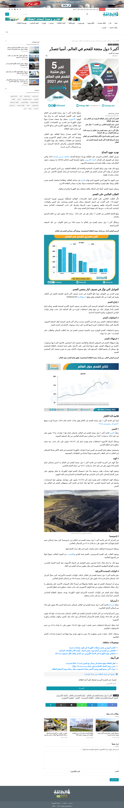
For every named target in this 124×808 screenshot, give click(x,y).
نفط (116, 23)
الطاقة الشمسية (34, 102)
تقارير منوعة (102, 41)
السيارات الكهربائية (27, 99)
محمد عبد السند (114, 53)
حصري (52, 23)
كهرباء (44, 23)
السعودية (36, 99)
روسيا (30, 108)
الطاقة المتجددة (88, 698)
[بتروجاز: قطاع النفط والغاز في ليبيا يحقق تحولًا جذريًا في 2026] (34, 74)
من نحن (71, 803)
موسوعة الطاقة (22, 23)
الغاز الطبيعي (35, 105)
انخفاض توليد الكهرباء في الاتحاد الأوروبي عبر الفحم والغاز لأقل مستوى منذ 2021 (85, 653)
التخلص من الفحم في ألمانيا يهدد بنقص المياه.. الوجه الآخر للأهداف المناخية (87, 651)
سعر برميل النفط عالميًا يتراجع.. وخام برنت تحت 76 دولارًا (94, 666)
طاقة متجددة (102, 23)
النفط (28, 105)
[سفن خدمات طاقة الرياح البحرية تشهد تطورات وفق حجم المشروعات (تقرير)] (34, 50)
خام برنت (36, 108)
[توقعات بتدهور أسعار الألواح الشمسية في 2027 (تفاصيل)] (34, 66)
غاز (110, 23)
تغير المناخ (12, 105)
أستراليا (111, 605)
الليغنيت (71, 554)
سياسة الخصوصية (55, 803)
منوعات (109, 41)
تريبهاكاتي (82, 297)
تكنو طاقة (72, 23)
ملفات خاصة (113, 27)
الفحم (83, 180)
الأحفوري (72, 119)
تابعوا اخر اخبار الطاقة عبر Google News (100, 674)
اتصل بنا (64, 803)
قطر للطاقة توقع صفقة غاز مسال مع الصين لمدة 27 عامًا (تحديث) (91, 663)
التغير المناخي (34, 23)
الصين (112, 433)
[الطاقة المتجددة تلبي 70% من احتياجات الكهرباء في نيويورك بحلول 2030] (81, 724)
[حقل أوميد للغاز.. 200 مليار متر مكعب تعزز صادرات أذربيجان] (34, 58)
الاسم (116, 771)
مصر (25, 108)
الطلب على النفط (14, 102)
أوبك (21, 96)
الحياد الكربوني (90, 160)
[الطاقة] (111, 14)
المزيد (104, 27)
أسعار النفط (27, 96)
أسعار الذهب (35, 96)
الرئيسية (114, 41)
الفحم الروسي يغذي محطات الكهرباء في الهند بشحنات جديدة (92, 648)
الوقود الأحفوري (68, 698)
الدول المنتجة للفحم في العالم (106, 698)
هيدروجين (81, 23)
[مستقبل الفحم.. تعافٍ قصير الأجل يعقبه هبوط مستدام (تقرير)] (107, 724)
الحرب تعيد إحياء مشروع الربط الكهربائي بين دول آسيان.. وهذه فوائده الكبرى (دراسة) (17, 81)
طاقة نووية (91, 23)
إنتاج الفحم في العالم (77, 695)
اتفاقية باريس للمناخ (61, 157)
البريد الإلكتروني (75, 771)
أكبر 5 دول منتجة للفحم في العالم (99, 695)
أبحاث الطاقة (61, 23)
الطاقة (13, 99)
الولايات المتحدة (20, 105)
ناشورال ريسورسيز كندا (109, 424)
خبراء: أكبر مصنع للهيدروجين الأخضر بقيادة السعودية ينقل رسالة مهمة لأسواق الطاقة (84, 669)
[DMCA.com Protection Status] (62, 796)
